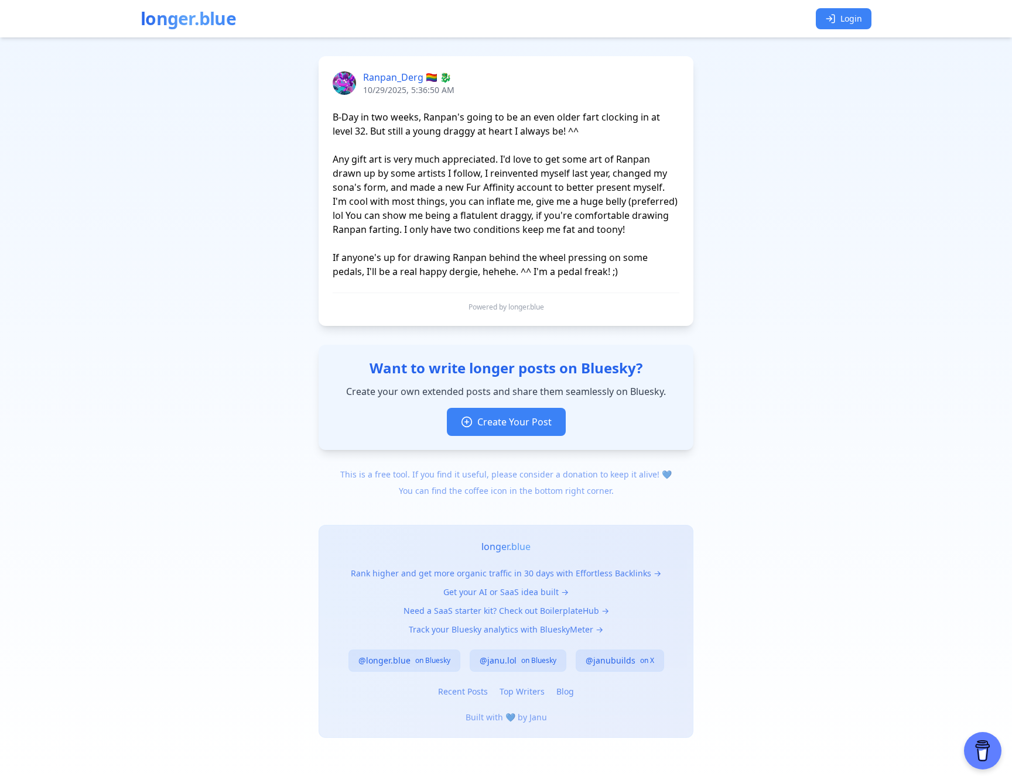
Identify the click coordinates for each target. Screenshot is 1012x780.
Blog (565, 691)
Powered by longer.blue (506, 307)
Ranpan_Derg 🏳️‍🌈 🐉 (407, 77)
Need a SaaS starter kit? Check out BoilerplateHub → (506, 610)
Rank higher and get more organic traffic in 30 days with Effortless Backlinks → (506, 573)
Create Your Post (514, 421)
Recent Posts (463, 691)
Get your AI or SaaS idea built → (506, 591)
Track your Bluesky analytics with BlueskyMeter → (506, 629)
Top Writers (522, 691)
